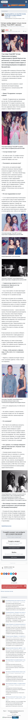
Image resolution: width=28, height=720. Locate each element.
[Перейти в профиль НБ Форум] (3, 660)
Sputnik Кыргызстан (6, 525)
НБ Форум (11, 661)
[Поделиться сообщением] (25, 31)
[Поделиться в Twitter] (11, 574)
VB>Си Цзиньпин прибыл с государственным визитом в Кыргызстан (16, 683)
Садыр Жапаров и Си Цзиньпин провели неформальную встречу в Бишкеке (16, 624)
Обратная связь (14, 712)
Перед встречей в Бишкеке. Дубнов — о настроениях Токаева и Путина (16, 648)
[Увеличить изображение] (15, 42)
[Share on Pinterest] (16, 574)
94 (11, 30)
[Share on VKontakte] (4, 574)
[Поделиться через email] (13, 574)
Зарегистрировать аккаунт (14, 547)
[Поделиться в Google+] (9, 574)
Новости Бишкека (20, 26)
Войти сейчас (14, 557)
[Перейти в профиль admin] (2, 14)
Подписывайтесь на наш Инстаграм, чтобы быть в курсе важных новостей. (15, 15)
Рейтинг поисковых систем (7, 591)
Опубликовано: (12, 31)
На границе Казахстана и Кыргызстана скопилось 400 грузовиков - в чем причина (16, 600)
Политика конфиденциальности (16, 711)
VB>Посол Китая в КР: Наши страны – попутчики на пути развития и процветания (16, 697)
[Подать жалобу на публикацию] (23, 31)
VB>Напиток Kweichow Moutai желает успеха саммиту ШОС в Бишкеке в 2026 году (16, 671)
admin (5, 26)
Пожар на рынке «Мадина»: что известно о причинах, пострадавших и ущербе (16, 636)
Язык (4, 711)
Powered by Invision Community (14, 715)
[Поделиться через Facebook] (6, 574)
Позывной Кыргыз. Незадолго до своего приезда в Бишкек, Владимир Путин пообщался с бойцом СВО (16, 612)
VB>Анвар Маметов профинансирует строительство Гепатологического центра (16, 659)
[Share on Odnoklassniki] (2, 574)
